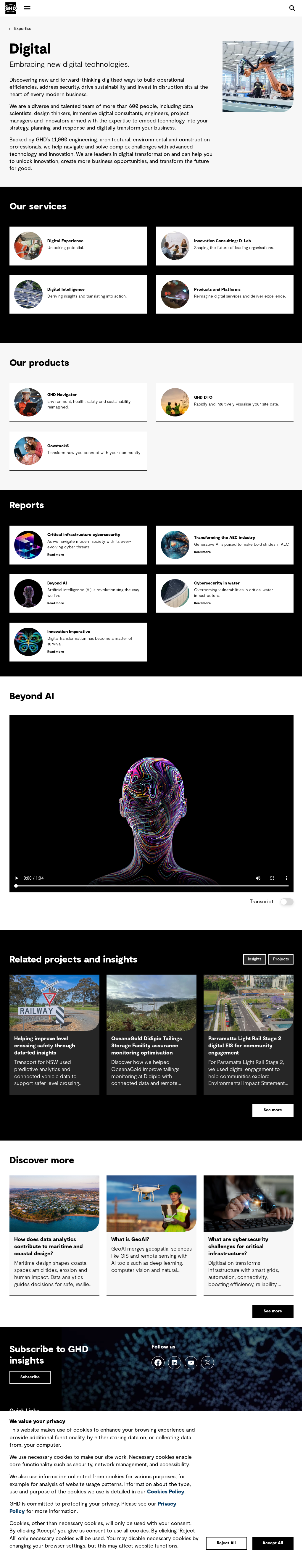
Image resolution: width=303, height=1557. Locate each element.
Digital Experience (65, 241)
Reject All (226, 1543)
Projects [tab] (281, 959)
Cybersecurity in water (217, 583)
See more (273, 1110)
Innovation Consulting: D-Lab (222, 241)
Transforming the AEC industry (224, 538)
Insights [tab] (254, 959)
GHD (11, 8)
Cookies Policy (165, 1492)
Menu (27, 8)
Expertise (22, 29)
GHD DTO (203, 397)
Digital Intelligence (66, 290)
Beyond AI (57, 583)
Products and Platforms (217, 290)
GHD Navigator (62, 395)
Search (292, 8)
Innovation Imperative (68, 632)
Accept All (272, 1543)
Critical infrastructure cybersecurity (83, 535)
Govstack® (58, 446)
